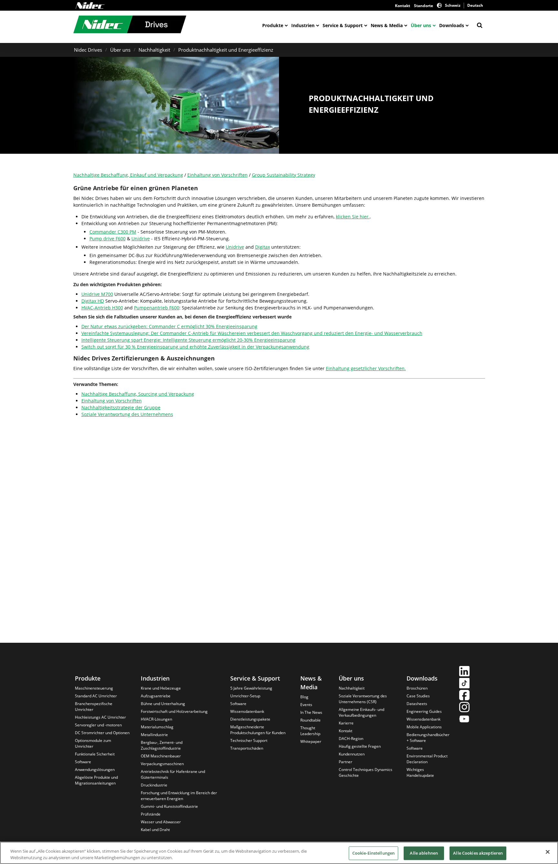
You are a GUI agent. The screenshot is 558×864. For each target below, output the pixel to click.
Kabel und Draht (155, 829)
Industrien (303, 25)
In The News (311, 712)
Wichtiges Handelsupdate (420, 772)
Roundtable (310, 720)
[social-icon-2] (464, 684)
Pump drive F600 (107, 238)
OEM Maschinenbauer (161, 756)
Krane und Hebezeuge (161, 688)
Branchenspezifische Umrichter (93, 706)
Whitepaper (310, 741)
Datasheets (417, 703)
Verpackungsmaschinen (162, 763)
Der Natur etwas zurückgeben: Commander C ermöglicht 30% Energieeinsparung (169, 326)
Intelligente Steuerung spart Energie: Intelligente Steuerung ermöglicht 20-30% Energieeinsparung (188, 340)
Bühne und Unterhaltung (163, 703)
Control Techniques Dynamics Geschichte (365, 772)
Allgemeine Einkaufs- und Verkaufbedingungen (361, 712)
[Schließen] (548, 852)
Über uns (421, 25)
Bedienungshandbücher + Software (428, 737)
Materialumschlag (157, 727)
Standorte (423, 5)
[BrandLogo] (129, 25)
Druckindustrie (154, 785)
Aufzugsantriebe (155, 696)
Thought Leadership (310, 730)
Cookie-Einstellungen (373, 853)
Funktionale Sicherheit (95, 754)
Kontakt (402, 5)
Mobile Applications (424, 727)
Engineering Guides (424, 711)
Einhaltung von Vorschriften (217, 175)
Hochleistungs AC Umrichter (100, 717)
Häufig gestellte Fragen (360, 746)
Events (306, 704)
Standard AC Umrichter (96, 696)
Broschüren (417, 688)
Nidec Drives (88, 50)
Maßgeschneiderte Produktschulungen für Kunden (257, 729)
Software (83, 762)
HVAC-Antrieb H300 (102, 308)
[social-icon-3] (464, 696)
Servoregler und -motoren (98, 725)
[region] (279, 853)
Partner (345, 762)
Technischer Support (248, 740)
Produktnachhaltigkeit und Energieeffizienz (225, 50)
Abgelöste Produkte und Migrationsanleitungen (96, 780)
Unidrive (140, 238)
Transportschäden (246, 748)
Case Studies (418, 696)
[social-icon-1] (464, 672)
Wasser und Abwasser (161, 822)
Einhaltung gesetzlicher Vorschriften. (366, 368)
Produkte (272, 25)
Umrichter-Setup (245, 696)
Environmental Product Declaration (427, 759)
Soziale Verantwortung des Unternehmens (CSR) (363, 698)
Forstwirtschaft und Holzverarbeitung (174, 711)
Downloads (451, 25)
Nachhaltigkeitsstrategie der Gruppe (120, 407)
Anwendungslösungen (95, 769)
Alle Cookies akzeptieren (478, 853)
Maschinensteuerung (94, 688)
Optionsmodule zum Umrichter (93, 743)
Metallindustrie (154, 734)
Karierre (346, 723)
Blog (304, 697)
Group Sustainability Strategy (283, 175)
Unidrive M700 (97, 294)
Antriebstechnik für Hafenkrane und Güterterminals (173, 774)
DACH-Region (351, 738)
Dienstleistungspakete (250, 719)
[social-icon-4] (464, 708)
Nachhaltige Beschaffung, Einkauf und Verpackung (128, 175)
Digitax (262, 247)
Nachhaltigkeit (154, 50)
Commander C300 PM (112, 232)
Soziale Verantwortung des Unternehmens (127, 414)
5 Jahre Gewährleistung (251, 688)
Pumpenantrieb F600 (156, 308)
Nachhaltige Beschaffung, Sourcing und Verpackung (137, 394)
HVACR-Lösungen (156, 719)
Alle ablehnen (424, 853)
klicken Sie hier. (353, 216)
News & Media (387, 25)
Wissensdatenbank (247, 711)
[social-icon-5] (464, 720)
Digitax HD (92, 301)
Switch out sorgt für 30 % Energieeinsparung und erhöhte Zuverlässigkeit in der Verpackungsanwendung (195, 347)
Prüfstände (150, 814)
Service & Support (343, 25)
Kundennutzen (352, 754)
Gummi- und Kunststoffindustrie (169, 806)
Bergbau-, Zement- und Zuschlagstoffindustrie (161, 745)
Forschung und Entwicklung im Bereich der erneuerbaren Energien (179, 795)
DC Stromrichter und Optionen (102, 732)
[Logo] (90, 5)
